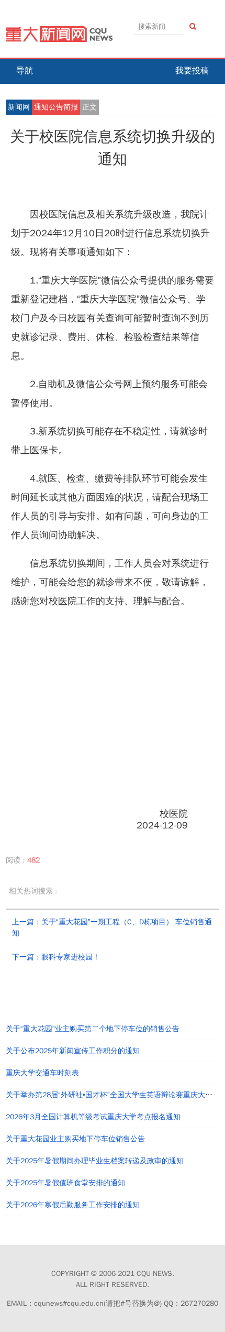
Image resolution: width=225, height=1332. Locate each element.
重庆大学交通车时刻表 (42, 1072)
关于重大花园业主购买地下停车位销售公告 (75, 1138)
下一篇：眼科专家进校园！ (56, 957)
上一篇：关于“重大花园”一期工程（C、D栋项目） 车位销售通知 (112, 928)
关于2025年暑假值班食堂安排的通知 (65, 1182)
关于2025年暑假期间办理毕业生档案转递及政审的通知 (95, 1160)
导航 (24, 70)
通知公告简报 (56, 107)
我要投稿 (192, 70)
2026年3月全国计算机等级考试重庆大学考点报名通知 (93, 1116)
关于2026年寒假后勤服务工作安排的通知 (73, 1204)
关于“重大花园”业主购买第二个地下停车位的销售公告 (92, 1028)
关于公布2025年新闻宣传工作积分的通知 (73, 1050)
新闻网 (19, 107)
